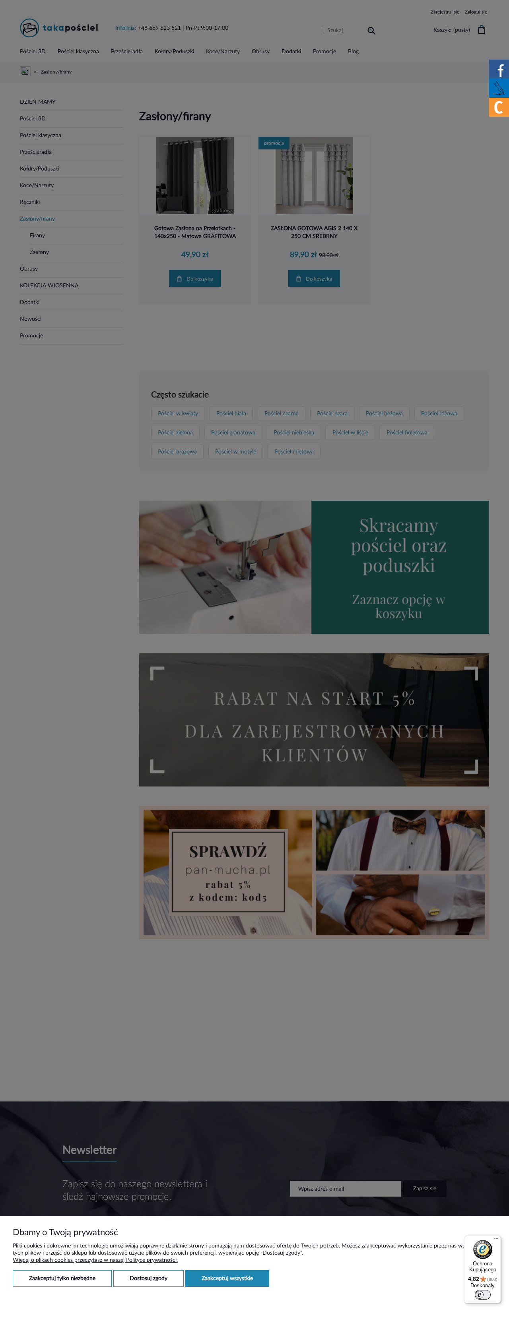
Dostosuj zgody (148, 1278)
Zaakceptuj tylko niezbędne (62, 1278)
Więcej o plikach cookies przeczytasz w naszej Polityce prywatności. (95, 1260)
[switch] (483, 1295)
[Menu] (496, 1240)
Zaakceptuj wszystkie (227, 1278)
